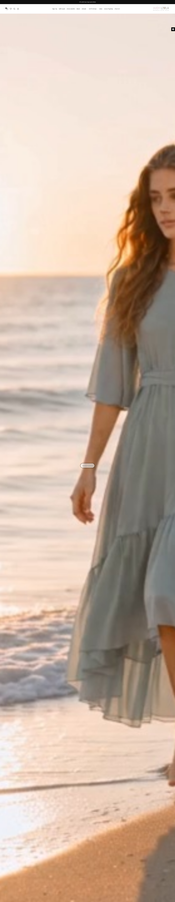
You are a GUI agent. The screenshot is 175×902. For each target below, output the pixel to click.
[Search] (14, 9)
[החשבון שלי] (18, 9)
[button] (173, 29)
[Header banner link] (87, 2)
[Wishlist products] (11, 9)
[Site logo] (161, 9)
